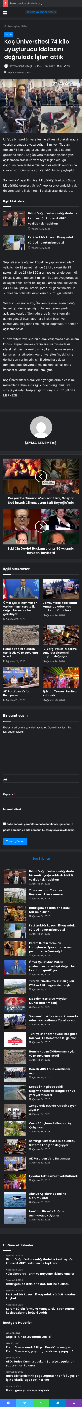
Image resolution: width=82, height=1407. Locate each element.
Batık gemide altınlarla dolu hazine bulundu (36, 3)
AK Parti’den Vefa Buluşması (16, 693)
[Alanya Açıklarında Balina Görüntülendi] (15, 1199)
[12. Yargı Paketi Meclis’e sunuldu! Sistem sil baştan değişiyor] (61, 635)
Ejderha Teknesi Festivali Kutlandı (60, 693)
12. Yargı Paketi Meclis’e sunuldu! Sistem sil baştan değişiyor (60, 652)
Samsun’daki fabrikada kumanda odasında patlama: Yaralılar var (60, 606)
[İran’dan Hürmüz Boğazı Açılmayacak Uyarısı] (15, 1216)
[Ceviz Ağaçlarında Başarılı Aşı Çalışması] (15, 1128)
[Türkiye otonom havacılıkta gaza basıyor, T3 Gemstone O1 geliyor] (15, 1039)
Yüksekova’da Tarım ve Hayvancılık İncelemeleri (46, 892)
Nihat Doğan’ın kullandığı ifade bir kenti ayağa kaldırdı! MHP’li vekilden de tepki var (52, 218)
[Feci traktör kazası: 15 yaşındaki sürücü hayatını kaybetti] (14, 242)
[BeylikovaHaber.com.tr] (41, 12)
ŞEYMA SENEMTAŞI (20, 66)
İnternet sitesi (12, 809)
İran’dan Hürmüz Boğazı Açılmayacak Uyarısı (46, 1213)
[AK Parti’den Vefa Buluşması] (21, 677)
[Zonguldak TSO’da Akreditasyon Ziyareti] (15, 1111)
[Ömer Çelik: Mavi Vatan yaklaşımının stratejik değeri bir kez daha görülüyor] (21, 589)
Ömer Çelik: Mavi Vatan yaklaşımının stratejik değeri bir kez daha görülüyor (20, 608)
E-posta (9, 794)
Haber (24, 26)
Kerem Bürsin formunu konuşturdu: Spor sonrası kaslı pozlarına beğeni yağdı (51, 947)
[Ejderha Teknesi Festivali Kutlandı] (61, 677)
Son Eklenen (41, 858)
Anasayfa (13, 26)
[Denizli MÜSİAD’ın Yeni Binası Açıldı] (15, 1074)
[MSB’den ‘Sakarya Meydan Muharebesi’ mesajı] (15, 1004)
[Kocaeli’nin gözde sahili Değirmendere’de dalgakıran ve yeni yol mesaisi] (15, 1092)
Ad (6, 779)
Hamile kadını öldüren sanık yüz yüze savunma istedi (20, 652)
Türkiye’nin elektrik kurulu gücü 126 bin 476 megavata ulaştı (51, 983)
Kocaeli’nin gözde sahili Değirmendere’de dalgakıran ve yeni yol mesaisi (52, 1091)
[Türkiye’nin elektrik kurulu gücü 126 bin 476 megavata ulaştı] (15, 986)
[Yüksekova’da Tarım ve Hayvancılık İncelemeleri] (15, 895)
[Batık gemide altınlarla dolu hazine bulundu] (15, 913)
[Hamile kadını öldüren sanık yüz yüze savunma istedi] (21, 635)
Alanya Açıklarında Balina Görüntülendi (47, 1196)
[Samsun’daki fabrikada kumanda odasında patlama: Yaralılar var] (61, 589)
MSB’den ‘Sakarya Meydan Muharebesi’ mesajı (48, 1001)
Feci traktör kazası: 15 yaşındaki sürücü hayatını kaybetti (52, 927)
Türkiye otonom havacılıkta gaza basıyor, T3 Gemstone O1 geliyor (53, 1036)
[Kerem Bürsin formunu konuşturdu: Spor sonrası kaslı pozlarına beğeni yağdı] (15, 948)
